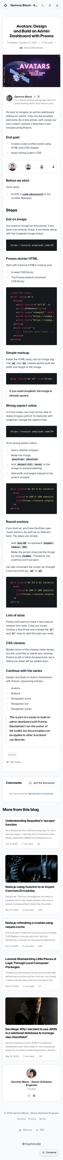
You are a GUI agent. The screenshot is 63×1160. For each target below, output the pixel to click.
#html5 (12, 755)
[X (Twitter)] (34, 96)
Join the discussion (44, 783)
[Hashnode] (34, 1096)
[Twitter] (29, 1096)
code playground (32, 194)
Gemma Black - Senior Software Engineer (24, 5)
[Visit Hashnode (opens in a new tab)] (31, 1144)
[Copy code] (53, 243)
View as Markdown (33, 48)
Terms (42, 1119)
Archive (21, 1119)
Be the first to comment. (41, 794)
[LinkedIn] (38, 96)
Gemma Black (23, 97)
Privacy (32, 1119)
